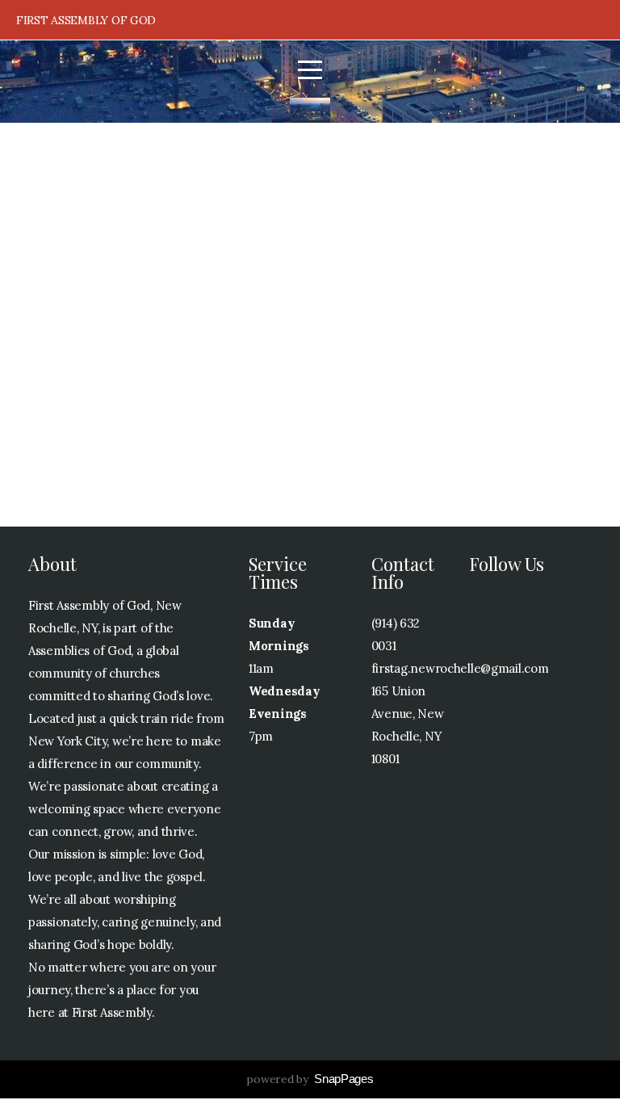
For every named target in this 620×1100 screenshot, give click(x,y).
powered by (309, 1079)
